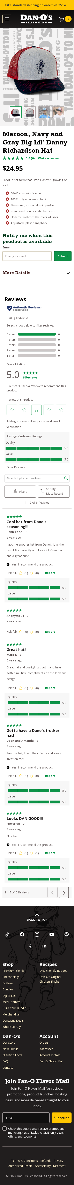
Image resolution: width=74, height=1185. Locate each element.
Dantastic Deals (13, 1020)
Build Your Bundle (14, 1008)
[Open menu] (6, 19)
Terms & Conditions (24, 1161)
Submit (63, 256)
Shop (8, 964)
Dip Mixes (9, 996)
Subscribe (61, 1118)
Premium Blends (13, 971)
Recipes (48, 964)
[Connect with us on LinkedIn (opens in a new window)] (44, 946)
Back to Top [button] (37, 919)
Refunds (45, 1161)
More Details (16, 273)
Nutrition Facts (12, 1055)
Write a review (49, 158)
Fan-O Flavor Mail (51, 1061)
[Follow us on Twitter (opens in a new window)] (30, 946)
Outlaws (7, 983)
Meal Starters (11, 1002)
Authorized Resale (20, 1166)
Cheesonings (11, 977)
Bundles (7, 989)
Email (6, 247)
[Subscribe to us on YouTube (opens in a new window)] (52, 934)
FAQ (5, 1061)
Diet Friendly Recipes (53, 971)
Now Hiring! (10, 1049)
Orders (44, 1042)
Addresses (46, 1049)
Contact (7, 1068)
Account (48, 1036)
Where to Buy (11, 1027)
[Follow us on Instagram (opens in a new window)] (37, 934)
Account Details (49, 1055)
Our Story (8, 1042)
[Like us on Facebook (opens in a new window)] (22, 934)
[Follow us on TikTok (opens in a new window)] (7, 934)
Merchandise (11, 1014)
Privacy (58, 1161)
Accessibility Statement (50, 1166)
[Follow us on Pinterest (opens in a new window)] (67, 934)
